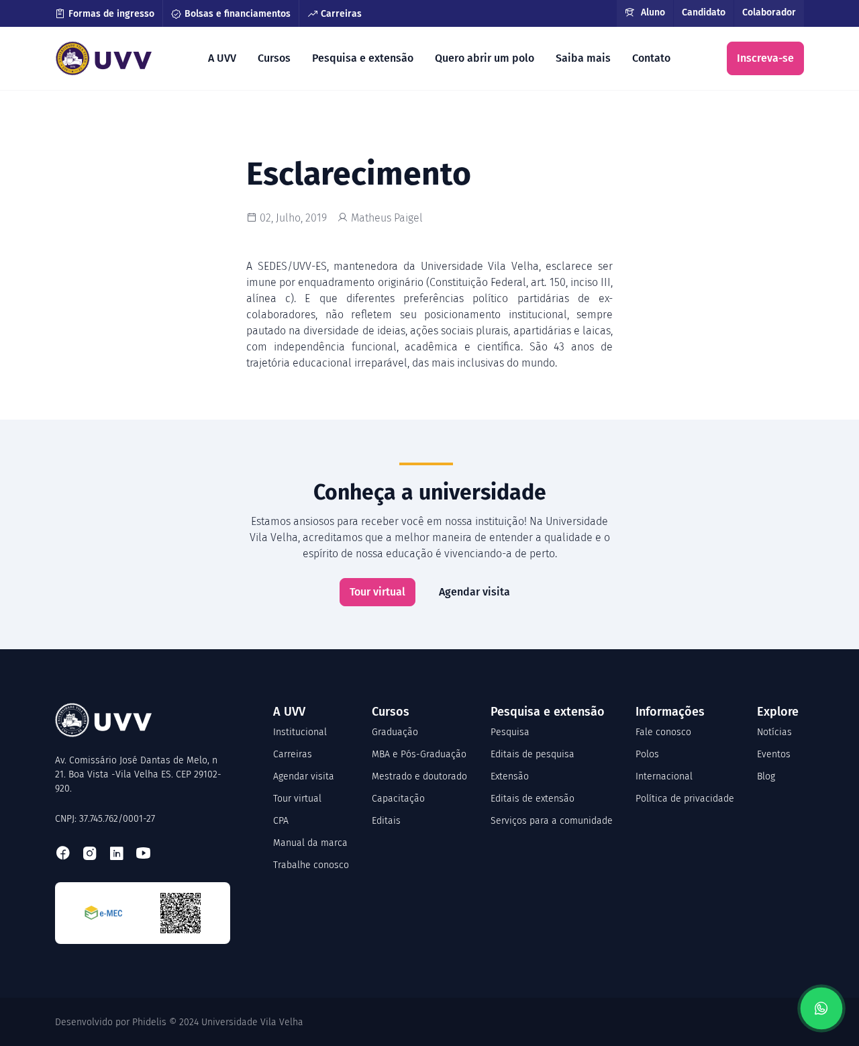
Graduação (395, 732)
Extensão (510, 776)
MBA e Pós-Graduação (419, 754)
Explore (778, 711)
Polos (647, 754)
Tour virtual (377, 591)
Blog (766, 776)
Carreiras (341, 13)
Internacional (664, 776)
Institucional (300, 732)
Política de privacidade (685, 798)
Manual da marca (310, 843)
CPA (281, 820)
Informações (670, 711)
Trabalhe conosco (311, 865)
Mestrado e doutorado (419, 776)
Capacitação (398, 798)
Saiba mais (583, 58)
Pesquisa (510, 732)
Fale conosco (663, 732)
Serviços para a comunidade (552, 820)
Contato (651, 58)
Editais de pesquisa (532, 754)
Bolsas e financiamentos (238, 13)
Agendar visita (474, 591)
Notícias (774, 732)
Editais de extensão (532, 798)
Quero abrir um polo (484, 58)
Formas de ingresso (111, 13)
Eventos (774, 754)
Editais (386, 820)
